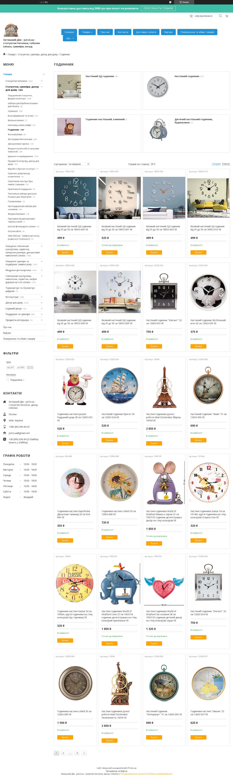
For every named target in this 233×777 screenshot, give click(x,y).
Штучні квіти (14, 231)
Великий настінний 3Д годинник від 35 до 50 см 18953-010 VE (208, 228)
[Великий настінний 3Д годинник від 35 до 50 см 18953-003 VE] (164, 198)
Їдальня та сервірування (20, 156)
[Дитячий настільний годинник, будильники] (158, 133)
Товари (86, 32)
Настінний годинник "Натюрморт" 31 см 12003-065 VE (164, 713)
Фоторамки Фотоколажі (20, 139)
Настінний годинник (187, 76)
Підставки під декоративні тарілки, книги (21, 220)
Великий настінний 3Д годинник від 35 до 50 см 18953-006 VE (74, 322)
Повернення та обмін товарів (197, 32)
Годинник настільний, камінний (105, 119)
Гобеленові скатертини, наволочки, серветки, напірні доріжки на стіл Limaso (21, 279)
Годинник (13, 129)
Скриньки (13, 111)
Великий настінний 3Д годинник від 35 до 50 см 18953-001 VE (119, 228)
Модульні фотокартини (18, 270)
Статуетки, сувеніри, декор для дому (38, 54)
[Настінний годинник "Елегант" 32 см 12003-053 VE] (164, 292)
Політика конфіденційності (159, 774)
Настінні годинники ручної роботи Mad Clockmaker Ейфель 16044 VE (163, 417)
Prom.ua (132, 768)
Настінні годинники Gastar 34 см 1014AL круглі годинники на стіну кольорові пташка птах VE (208, 514)
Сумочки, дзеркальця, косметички (19, 175)
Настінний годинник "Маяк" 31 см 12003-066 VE (209, 416)
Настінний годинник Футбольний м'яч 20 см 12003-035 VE (208, 322)
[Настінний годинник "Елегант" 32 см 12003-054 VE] (208, 582)
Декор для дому (14, 302)
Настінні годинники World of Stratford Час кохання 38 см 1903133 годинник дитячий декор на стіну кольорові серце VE (164, 616)
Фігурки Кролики (16, 213)
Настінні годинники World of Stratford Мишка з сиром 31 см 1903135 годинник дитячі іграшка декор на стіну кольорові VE (164, 516)
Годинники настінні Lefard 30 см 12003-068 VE (119, 513)
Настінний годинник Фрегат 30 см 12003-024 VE (118, 416)
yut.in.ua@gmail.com (19, 433)
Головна (69, 32)
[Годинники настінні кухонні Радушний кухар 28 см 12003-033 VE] (75, 385)
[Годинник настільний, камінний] (69, 133)
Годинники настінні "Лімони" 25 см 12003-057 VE (207, 713)
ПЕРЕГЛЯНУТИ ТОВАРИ (158, 8)
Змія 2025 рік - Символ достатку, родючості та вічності (24, 237)
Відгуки (168, 32)
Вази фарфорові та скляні (21, 115)
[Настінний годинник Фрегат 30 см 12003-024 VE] (119, 385)
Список (226, 163)
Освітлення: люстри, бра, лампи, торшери (20, 183)
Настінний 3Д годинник (100, 76)
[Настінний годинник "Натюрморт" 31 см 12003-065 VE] (164, 683)
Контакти (123, 32)
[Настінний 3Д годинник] (69, 90)
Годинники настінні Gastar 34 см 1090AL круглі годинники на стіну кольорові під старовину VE (75, 614)
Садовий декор (14, 308)
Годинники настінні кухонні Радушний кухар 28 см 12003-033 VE (74, 417)
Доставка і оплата (146, 32)
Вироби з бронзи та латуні (21, 168)
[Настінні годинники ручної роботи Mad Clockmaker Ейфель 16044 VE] (164, 385)
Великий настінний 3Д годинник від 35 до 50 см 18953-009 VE (119, 322)
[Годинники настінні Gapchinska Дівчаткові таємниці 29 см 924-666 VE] (75, 482)
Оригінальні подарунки (20, 189)
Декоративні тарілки (18, 143)
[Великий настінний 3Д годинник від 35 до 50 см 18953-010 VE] (208, 198)
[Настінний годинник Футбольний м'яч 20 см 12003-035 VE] (208, 292)
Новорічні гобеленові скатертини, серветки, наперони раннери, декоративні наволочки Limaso (23, 251)
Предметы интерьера (17, 320)
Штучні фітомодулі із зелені (22, 226)
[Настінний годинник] (158, 90)
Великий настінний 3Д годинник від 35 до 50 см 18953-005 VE (74, 228)
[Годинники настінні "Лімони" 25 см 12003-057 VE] (208, 683)
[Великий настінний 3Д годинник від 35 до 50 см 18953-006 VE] (75, 292)
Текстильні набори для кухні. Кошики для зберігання (22, 195)
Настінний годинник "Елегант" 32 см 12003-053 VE (164, 322)
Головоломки (14, 201)
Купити (65, 252)
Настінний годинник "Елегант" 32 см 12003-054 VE (208, 613)
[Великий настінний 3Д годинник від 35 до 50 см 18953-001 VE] (119, 198)
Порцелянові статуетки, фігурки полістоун (20, 97)
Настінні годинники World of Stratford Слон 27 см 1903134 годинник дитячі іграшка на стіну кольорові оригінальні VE (119, 616)
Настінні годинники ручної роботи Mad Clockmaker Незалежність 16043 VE (116, 714)
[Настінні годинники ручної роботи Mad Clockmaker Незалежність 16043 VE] (119, 683)
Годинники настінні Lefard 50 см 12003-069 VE (74, 713)
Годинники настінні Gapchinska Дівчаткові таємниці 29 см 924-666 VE (74, 514)
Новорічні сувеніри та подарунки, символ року (19, 263)
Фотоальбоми (15, 134)
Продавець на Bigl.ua (116, 771)
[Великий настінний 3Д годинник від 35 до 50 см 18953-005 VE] (75, 198)
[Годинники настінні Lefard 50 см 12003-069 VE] (75, 683)
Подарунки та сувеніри (18, 314)
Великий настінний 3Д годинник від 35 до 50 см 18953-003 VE (163, 228)
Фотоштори (12, 296)
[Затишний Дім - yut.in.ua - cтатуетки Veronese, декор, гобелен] (11, 30)
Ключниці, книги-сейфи (19, 125)
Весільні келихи (16, 120)
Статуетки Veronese (16, 80)
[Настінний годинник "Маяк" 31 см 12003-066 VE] (208, 385)
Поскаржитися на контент (133, 774)
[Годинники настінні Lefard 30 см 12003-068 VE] (119, 482)
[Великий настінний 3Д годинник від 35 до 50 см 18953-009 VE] (119, 292)
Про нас (105, 32)
